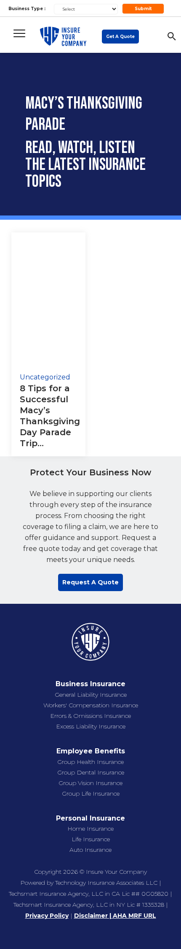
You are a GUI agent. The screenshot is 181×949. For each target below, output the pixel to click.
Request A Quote (90, 582)
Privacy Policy (47, 915)
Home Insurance (90, 828)
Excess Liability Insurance (90, 726)
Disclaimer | (93, 915)
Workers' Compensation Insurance (90, 705)
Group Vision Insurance (90, 783)
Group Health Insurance (90, 762)
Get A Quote (120, 36)
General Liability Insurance (91, 694)
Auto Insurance (90, 850)
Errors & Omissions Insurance (90, 716)
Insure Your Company (116, 871)
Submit (143, 8)
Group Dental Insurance (90, 772)
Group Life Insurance (91, 793)
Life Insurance (91, 839)
